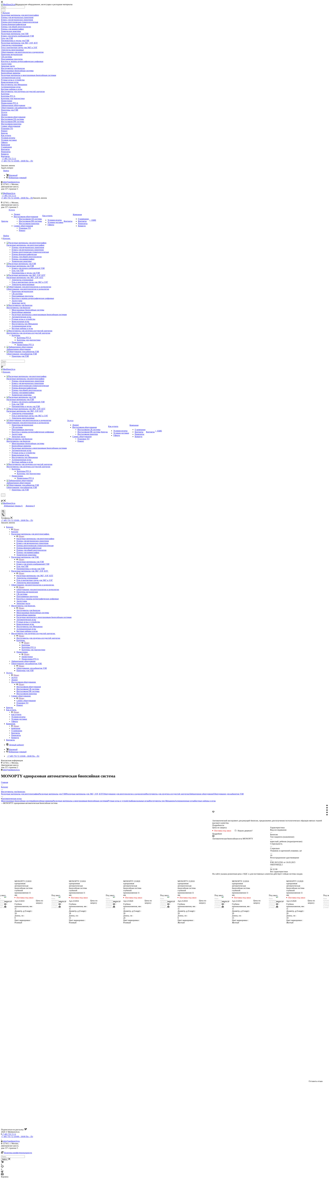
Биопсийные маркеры (43, 801)
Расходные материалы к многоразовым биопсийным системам (80, 801)
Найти (4, 1159)
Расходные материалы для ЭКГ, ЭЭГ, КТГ (34, 576)
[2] (327, 808)
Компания (15, 728)
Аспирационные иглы (184, 801)
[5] (327, 815)
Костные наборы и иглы (205, 801)
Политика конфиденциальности (18, 1153)
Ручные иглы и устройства (119, 801)
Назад (16, 529)
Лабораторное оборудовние (201, 794)
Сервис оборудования (26, 700)
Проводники (27, 657)
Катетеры (26, 645)
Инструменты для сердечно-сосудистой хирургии (38, 638)
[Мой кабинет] (2, 498)
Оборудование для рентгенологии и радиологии (37, 589)
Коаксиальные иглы (140, 801)
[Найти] (3, 10)
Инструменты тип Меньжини (162, 801)
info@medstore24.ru (11, 182)
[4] (327, 812)
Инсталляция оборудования (28, 687)
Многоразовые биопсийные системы (17, 801)
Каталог (14, 532)
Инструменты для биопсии (28, 610)
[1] (327, 805)
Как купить (16, 714)
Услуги (14, 677)
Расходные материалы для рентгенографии (35, 538)
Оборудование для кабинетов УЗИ (31, 668)
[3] (327, 810)
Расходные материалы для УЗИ (30, 562)
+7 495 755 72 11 (9, 158)
